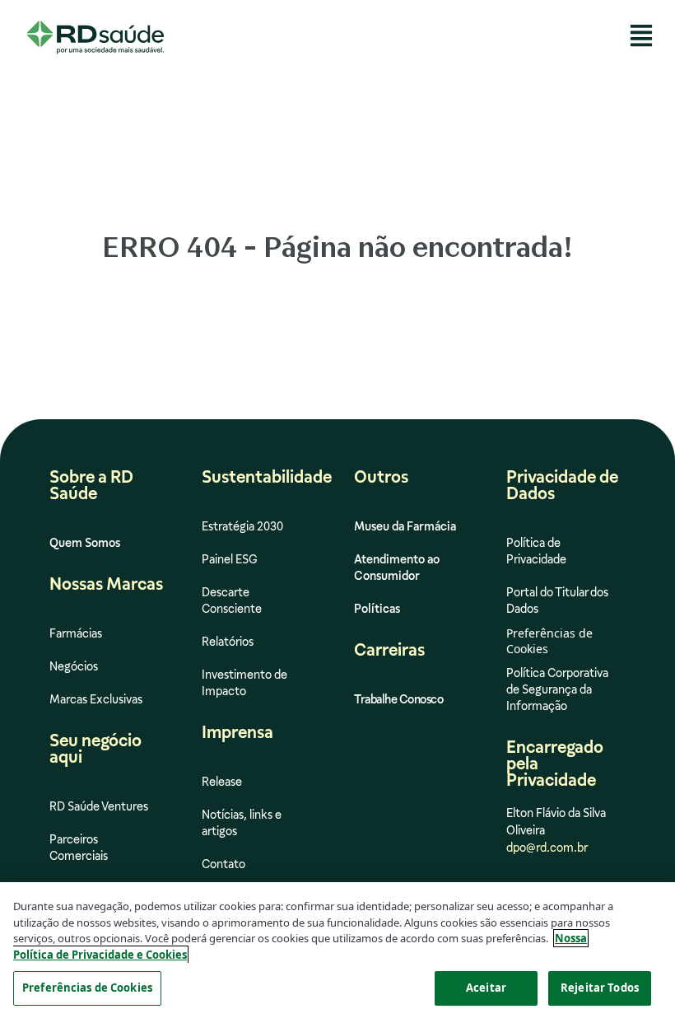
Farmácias (75, 633)
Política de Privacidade (536, 551)
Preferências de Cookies (87, 987)
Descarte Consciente (232, 600)
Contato (223, 864)
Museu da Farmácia (405, 526)
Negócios (73, 666)
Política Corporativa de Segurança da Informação (557, 689)
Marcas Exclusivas (95, 699)
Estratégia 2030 (242, 526)
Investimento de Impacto (244, 683)
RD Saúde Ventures (98, 806)
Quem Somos (84, 542)
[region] (337, 952)
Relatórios (228, 641)
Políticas (377, 608)
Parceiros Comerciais (78, 847)
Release (222, 781)
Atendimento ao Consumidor (397, 567)
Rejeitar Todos (600, 987)
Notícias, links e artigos (242, 823)
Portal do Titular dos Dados (557, 600)
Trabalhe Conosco (398, 699)
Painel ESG (230, 559)
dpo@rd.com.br (547, 847)
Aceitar (486, 987)
